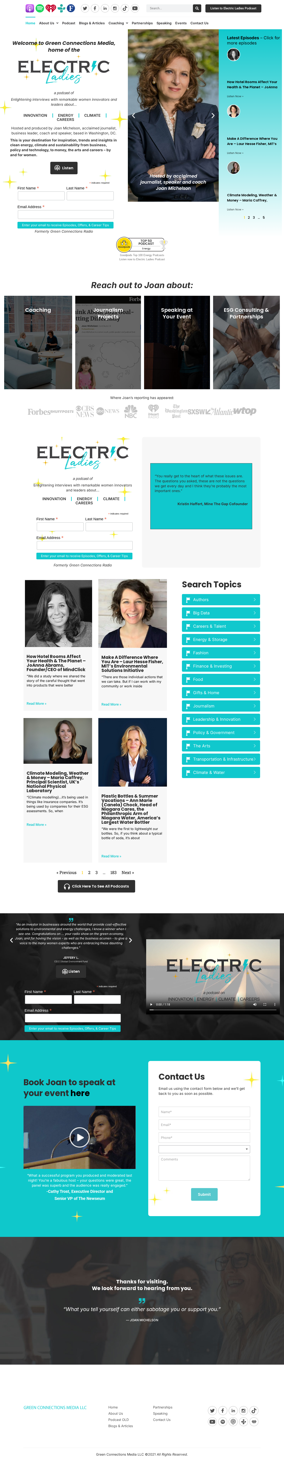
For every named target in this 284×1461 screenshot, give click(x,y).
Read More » (36, 703)
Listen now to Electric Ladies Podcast (142, 259)
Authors (201, 599)
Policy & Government (214, 732)
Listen (67, 168)
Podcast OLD (118, 1420)
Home (30, 23)
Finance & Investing (212, 666)
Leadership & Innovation (217, 719)
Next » (128, 872)
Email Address (31, 207)
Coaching (116, 23)
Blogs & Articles (92, 23)
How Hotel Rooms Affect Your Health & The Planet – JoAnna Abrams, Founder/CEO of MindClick (56, 663)
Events (181, 23)
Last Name (77, 188)
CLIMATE (92, 115)
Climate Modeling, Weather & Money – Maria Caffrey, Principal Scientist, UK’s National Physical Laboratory (58, 782)
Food (198, 679)
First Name (28, 188)
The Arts (201, 745)
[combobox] (204, 1149)
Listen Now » (235, 96)
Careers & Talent (209, 626)
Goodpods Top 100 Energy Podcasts (142, 255)
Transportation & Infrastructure (223, 759)
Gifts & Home (206, 692)
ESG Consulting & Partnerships (246, 313)
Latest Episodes (243, 37)
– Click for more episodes (253, 40)
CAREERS (65, 120)
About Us (46, 23)
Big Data (201, 612)
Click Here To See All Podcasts (100, 886)
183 (113, 872)
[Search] (197, 8)
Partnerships (142, 23)
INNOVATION (35, 115)
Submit (204, 1194)
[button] (133, 115)
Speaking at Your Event (177, 313)
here (80, 1093)
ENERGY (65, 115)
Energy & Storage (210, 639)
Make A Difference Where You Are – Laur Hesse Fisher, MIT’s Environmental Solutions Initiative (132, 663)
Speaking (164, 23)
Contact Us (199, 23)
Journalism (203, 705)
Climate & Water (209, 772)
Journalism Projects (108, 313)
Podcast (68, 23)
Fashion (201, 652)
